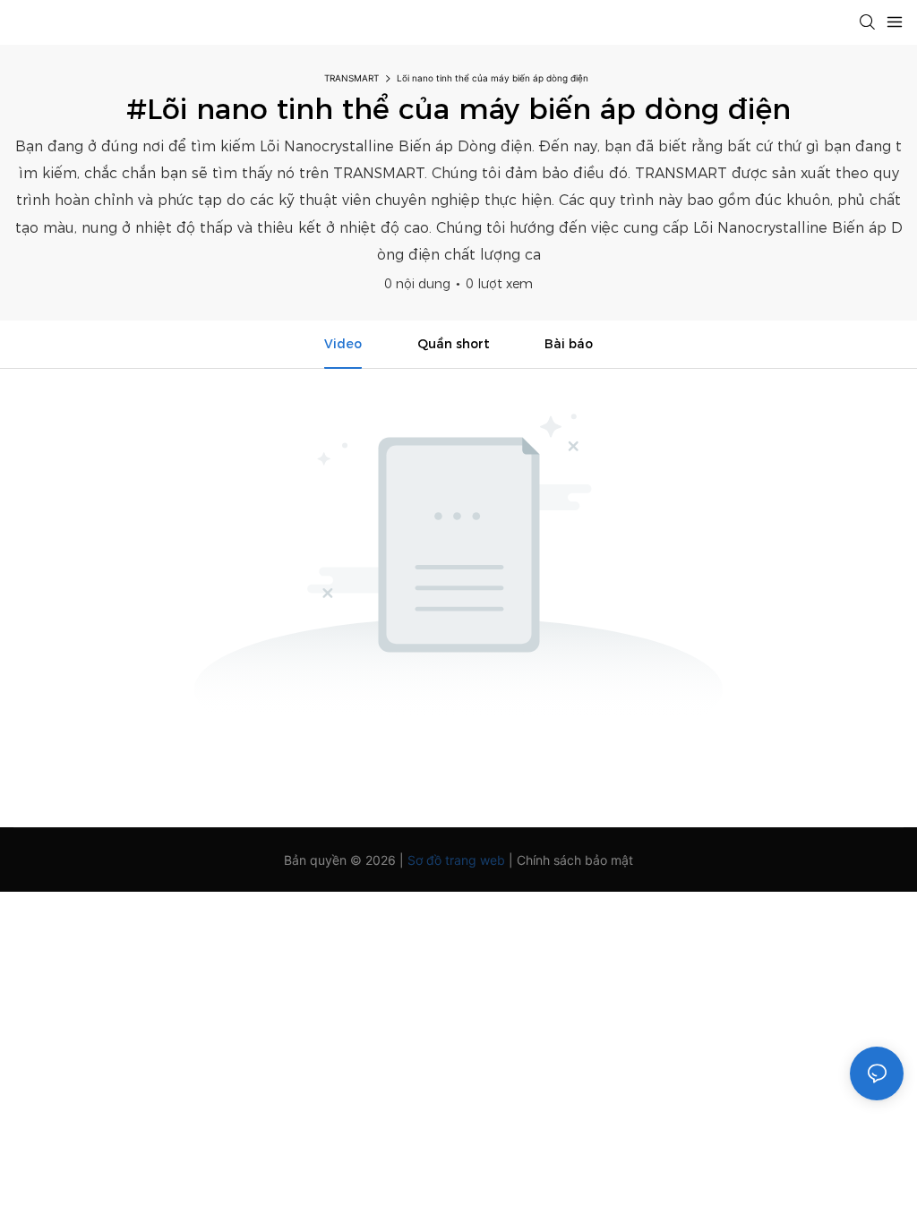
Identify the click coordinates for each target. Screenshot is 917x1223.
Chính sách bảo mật (575, 860)
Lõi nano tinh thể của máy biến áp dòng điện (492, 78)
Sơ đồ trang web (456, 860)
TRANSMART (351, 78)
